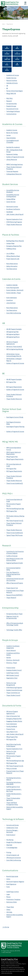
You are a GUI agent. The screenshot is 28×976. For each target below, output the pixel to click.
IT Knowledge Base (11, 847)
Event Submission (11, 297)
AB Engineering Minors (13, 337)
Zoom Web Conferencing (13, 313)
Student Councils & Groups (14, 690)
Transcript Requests (12, 171)
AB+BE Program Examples (14, 329)
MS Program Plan (11, 468)
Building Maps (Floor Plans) (14, 241)
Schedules (18, 53)
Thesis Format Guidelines (13, 483)
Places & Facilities (11, 80)
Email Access (10, 835)
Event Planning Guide (12, 287)
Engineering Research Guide (14, 563)
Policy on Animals (11, 768)
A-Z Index (3, 963)
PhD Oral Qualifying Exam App (15, 508)
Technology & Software (13, 111)
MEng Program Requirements (14, 459)
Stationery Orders (11, 902)
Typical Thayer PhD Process (14, 535)
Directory (7, 59)
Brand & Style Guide (12, 876)
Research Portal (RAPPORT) (14, 595)
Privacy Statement (10, 963)
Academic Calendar (12, 285)
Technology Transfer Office (14, 630)
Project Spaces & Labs (12, 258)
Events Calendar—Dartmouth (14, 290)
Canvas (17, 59)
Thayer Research (11, 597)
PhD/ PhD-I (9, 98)
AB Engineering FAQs (12, 331)
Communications (11, 114)
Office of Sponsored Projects (14, 583)
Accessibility (18, 963)
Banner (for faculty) (12, 132)
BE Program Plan (11, 382)
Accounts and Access (12, 825)
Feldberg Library (11, 248)
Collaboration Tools (12, 827)
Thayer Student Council (13, 695)
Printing (8, 852)
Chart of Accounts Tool (13, 716)
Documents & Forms (12, 109)
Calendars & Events (12, 83)
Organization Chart (11, 678)
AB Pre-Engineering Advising (14, 349)
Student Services (11, 78)
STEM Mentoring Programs (14, 222)
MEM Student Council (12, 675)
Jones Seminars (11, 303)
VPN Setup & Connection (13, 857)
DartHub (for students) (13, 147)
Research (9, 101)
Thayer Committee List (13, 692)
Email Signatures (11, 884)
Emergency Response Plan (14, 246)
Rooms (7, 70)
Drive (17, 64)
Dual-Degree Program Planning (15, 426)
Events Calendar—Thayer (13, 293)
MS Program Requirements (14, 471)
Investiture (9, 300)
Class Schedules (11, 138)
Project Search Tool (12, 588)
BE (7, 88)
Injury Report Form (12, 731)
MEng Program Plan (12, 456)
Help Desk (9, 845)
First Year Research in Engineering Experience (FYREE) (13, 574)
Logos (8, 894)
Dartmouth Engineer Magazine (15, 881)
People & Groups (11, 106)
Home (3, 24)
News (17, 48)
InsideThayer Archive (12, 673)
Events (7, 48)
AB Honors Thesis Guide (13, 346)
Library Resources (11, 159)
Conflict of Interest (11, 556)
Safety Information (11, 266)
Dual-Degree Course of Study (14, 417)
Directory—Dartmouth (12, 660)
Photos (8, 897)
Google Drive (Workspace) (14, 842)
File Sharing (9, 839)
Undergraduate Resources (14, 174)
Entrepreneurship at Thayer (14, 614)
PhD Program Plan (11, 511)
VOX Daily (9, 912)
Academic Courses (11, 130)
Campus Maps (10, 243)
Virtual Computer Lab (12, 855)
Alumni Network (11, 650)
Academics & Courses (12, 75)
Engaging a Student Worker (14, 721)
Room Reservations (12, 263)
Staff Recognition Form (13, 787)
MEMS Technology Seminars (14, 164)
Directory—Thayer (11, 662)
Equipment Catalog (12, 154)
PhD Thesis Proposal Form (14, 520)
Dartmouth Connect (12, 206)
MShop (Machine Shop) (13, 256)
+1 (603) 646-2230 (6, 952)
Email (6, 64)
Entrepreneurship (11, 103)
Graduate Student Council (14, 670)
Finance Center (10, 667)
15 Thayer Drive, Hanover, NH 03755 (10, 950)
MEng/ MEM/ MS (11, 93)
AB (7, 85)
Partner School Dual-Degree (14, 91)
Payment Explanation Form (14, 219)
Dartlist (8, 657)
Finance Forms (10, 729)
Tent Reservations (11, 269)
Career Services (10, 201)
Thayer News (10, 907)
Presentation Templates (13, 899)
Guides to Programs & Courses (15, 157)
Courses (7, 53)
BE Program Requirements (14, 387)
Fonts (8, 886)
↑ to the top (5, 927)
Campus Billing (10, 199)
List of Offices (10, 253)
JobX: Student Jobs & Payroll (14, 214)
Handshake (9, 212)
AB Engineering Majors (12, 334)
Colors (8, 879)
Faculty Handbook (11, 726)
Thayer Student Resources (14, 224)
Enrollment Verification (13, 209)
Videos (8, 909)
